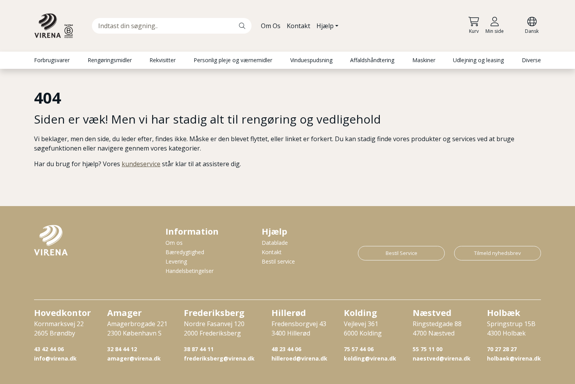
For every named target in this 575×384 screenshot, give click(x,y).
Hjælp (325, 26)
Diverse (531, 60)
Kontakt (298, 26)
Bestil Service (401, 253)
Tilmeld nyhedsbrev (497, 253)
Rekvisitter (162, 60)
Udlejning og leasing (478, 60)
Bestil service (278, 261)
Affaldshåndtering (372, 60)
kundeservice (141, 164)
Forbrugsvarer (52, 60)
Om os (174, 242)
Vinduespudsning (311, 60)
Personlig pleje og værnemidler (233, 60)
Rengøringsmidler (110, 60)
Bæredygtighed (184, 252)
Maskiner (423, 60)
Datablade (275, 242)
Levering (176, 261)
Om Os (270, 26)
